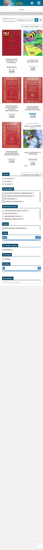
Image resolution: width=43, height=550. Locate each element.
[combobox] (21, 282)
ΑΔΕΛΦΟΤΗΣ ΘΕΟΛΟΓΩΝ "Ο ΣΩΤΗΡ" (16, 211)
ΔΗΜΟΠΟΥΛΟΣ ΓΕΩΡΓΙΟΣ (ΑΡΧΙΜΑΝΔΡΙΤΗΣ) (18, 193)
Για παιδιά (8, 184)
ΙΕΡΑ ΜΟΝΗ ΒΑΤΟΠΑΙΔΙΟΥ (13, 216)
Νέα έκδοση (8, 250)
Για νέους (7, 181)
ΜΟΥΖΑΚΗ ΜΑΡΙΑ (10, 199)
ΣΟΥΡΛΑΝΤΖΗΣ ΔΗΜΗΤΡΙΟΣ (13, 201)
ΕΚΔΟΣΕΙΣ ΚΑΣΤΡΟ (10, 213)
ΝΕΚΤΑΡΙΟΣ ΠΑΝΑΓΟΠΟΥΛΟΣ (13, 219)
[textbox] (21, 282)
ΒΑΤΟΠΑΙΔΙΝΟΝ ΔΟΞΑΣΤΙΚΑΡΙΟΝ (15, 228)
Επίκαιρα (7, 259)
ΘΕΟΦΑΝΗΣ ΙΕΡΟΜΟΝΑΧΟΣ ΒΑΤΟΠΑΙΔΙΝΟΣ (18, 196)
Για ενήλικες (8, 178)
